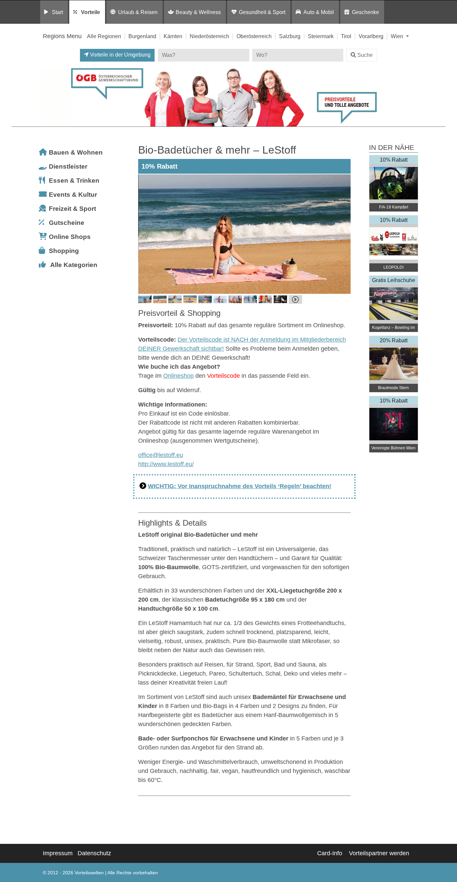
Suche (365, 55)
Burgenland (142, 36)
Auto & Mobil (318, 12)
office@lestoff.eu (160, 455)
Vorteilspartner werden (379, 853)
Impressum (58, 853)
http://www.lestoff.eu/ (166, 464)
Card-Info (329, 853)
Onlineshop (178, 375)
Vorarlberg (371, 36)
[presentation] (145, 234)
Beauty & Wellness (198, 12)
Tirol (346, 36)
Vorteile (90, 12)
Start (57, 12)
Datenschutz (94, 853)
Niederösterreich (209, 36)
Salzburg (289, 36)
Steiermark (321, 36)
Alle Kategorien (73, 264)
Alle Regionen (104, 36)
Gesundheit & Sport (262, 12)
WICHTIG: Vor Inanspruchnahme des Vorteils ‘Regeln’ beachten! (239, 486)
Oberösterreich (254, 36)
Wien (397, 36)
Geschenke (365, 12)
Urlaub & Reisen (138, 12)
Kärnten (173, 36)
